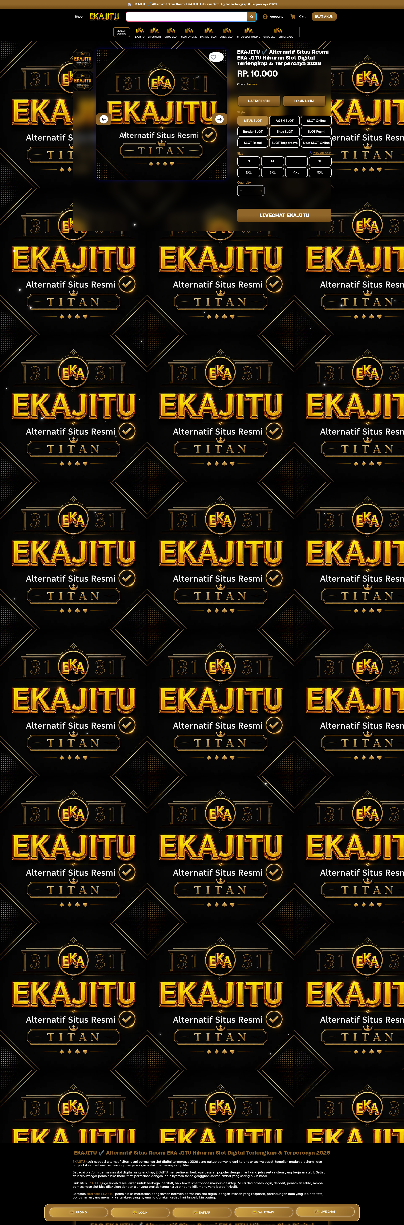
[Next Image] (219, 119)
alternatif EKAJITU (99, 1194)
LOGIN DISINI (304, 101)
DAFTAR (204, 1212)
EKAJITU (79, 1161)
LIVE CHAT (328, 1211)
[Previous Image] (103, 119)
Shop (79, 16)
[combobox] (186, 16)
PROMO (81, 1212)
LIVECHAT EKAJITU (284, 215)
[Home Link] (104, 16)
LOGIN (143, 1212)
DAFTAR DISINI (259, 101)
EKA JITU (94, 1183)
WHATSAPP (266, 1211)
